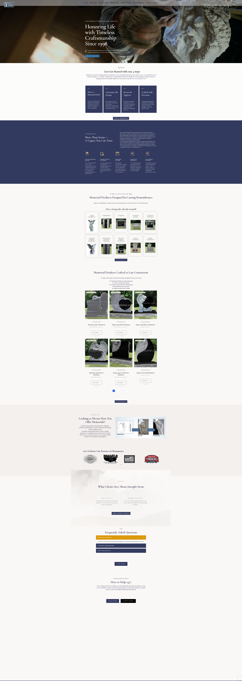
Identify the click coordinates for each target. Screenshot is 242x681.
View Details (96, 335)
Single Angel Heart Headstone (121, 325)
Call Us (234, 3)
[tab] (121, 537)
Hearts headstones (135, 238)
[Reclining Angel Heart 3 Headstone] (96, 353)
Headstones (93, 2)
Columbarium (106, 215)
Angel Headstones (91, 216)
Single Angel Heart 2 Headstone (145, 325)
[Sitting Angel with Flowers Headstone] (121, 353)
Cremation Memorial (138, 2)
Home (86, 2)
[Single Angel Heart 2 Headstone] (145, 305)
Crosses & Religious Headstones (91, 239)
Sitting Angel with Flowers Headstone (121, 374)
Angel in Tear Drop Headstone (145, 373)
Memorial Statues (126, 2)
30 (125, 390)
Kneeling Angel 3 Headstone (96, 325)
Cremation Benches (136, 216)
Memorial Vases (114, 2)
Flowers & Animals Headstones (121, 239)
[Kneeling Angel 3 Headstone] (96, 305)
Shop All (148, 2)
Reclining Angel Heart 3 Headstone (96, 374)
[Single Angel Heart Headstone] (121, 305)
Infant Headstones (150, 238)
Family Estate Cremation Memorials (106, 239)
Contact (155, 2)
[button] (84, 459)
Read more (96, 332)
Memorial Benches (103, 2)
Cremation (121, 215)
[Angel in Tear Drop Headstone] (145, 353)
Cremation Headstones (150, 216)
